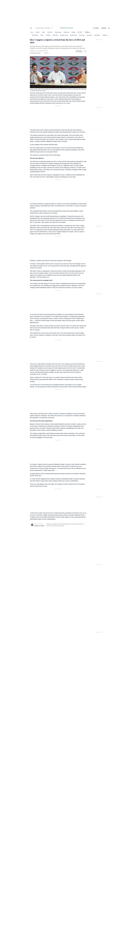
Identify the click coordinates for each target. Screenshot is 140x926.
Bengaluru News (64, 35)
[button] (31, 28)
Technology (81, 35)
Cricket (43, 32)
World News (66, 32)
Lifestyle (73, 32)
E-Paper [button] (97, 28)
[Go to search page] (33, 28)
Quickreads (89, 35)
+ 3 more (104, 35)
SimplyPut (48, 35)
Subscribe (103, 28)
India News (49, 32)
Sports (42, 35)
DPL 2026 (80, 32)
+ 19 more (86, 32)
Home (32, 32)
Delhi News (55, 35)
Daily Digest (97, 35)
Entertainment (58, 32)
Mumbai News (73, 35)
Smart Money (35, 35)
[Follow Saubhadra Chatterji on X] (42, 53)
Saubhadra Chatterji (36, 52)
